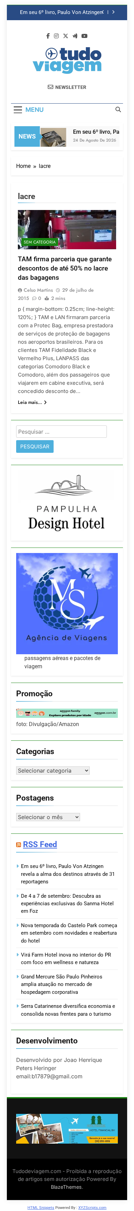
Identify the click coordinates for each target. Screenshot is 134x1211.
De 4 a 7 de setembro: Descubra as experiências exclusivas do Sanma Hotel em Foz (67, 903)
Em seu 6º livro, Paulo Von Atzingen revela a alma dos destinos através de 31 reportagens (61, 12)
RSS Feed (40, 844)
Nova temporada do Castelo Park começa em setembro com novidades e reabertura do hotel (69, 933)
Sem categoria (40, 242)
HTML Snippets (40, 1208)
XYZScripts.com (92, 1208)
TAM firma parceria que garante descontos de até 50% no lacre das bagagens (65, 268)
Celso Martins (38, 290)
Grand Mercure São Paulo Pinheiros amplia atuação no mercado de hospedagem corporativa (61, 984)
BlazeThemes (66, 1187)
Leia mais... (30, 402)
